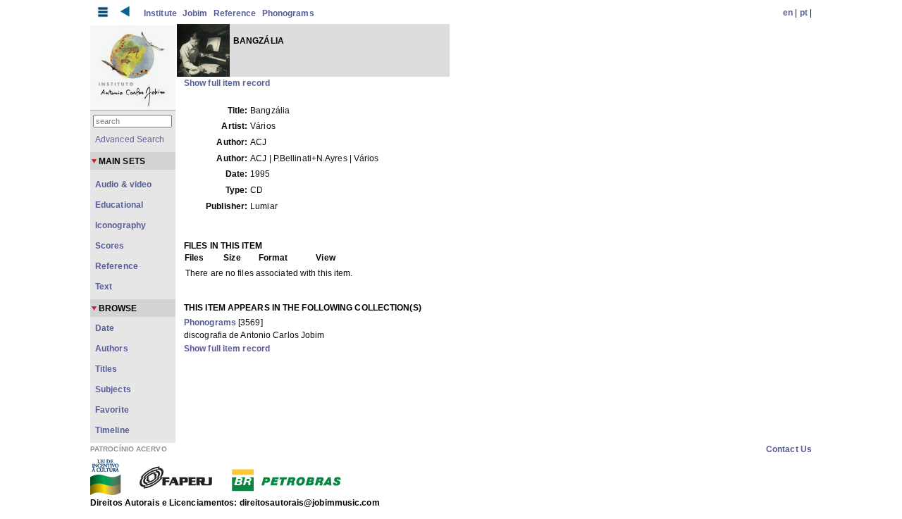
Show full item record (227, 83)
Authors (111, 349)
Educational (119, 205)
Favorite (112, 410)
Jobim (195, 13)
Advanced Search (130, 139)
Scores (110, 246)
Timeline (112, 430)
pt (804, 13)
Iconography (120, 225)
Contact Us (789, 449)
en (788, 13)
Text (103, 287)
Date (104, 328)
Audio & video (123, 184)
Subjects (113, 389)
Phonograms (288, 13)
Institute (160, 13)
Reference (235, 13)
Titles (106, 369)
